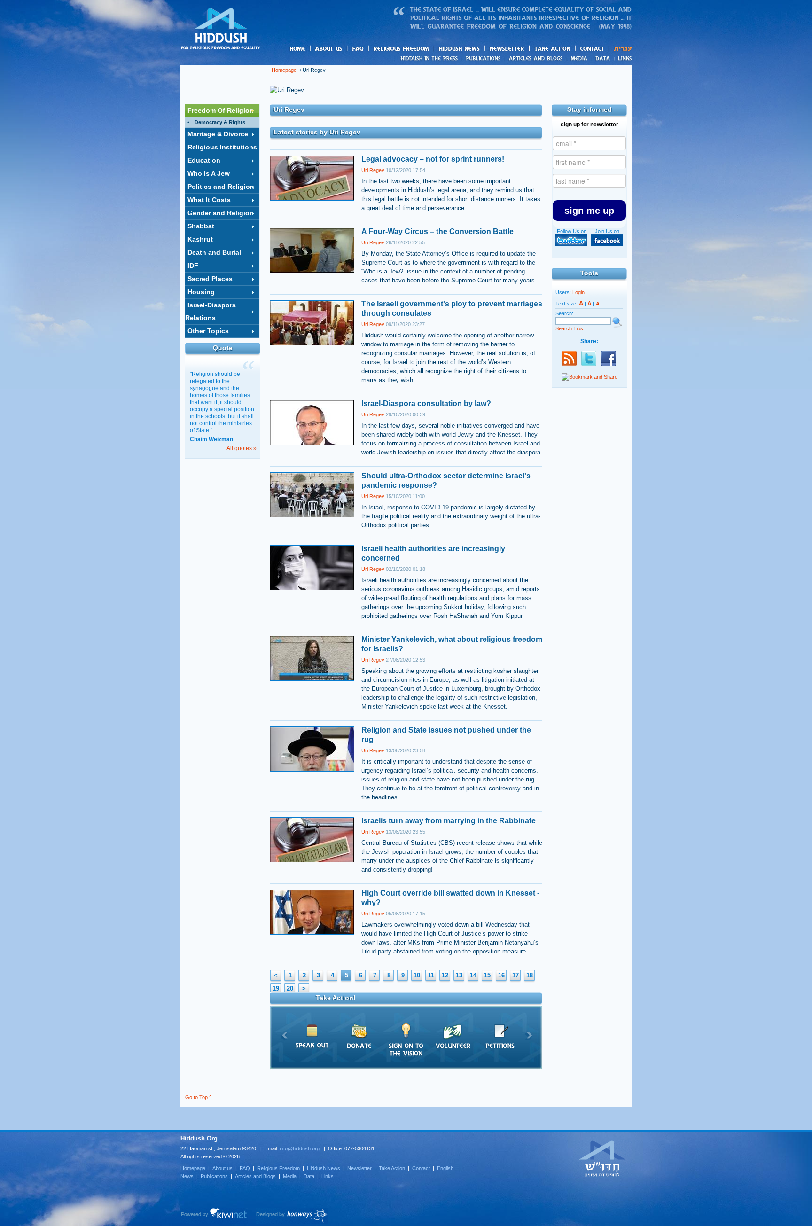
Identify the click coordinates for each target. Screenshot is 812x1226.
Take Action (392, 1168)
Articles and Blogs (255, 1176)
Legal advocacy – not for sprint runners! (432, 159)
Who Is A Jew (208, 173)
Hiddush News (477, 49)
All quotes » (241, 448)
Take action (567, 49)
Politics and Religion (220, 186)
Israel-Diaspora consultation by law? (426, 403)
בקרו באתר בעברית (602, 1158)
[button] (589, 210)
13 (459, 975)
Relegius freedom (424, 49)
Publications (483, 58)
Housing (201, 292)
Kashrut (200, 239)
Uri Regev (372, 170)
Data (603, 58)
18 (529, 975)
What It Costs (209, 199)
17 (515, 975)
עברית (620, 49)
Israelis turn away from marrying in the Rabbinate (448, 821)
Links (623, 58)
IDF (192, 265)
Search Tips (569, 328)
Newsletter (507, 49)
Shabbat (200, 226)
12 (445, 975)
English (445, 1168)
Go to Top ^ (198, 1097)
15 (487, 975)
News (430, 58)
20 (290, 988)
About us (344, 49)
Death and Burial (214, 252)
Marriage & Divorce (217, 134)
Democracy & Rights (220, 122)
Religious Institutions (222, 147)
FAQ (358, 49)
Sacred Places (210, 278)
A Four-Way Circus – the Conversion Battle (437, 231)
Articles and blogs (554, 59)
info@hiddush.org (300, 1148)
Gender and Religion (220, 213)
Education (203, 160)
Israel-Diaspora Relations (210, 311)
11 (431, 975)
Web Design (292, 1216)
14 (473, 975)
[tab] (222, 110)
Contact (592, 49)
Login (578, 292)
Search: (564, 313)
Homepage (220, 29)
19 (276, 988)
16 (501, 975)
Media (579, 58)
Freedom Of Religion (220, 110)
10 (417, 975)
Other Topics (208, 331)
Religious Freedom (278, 1168)
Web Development (214, 1216)
